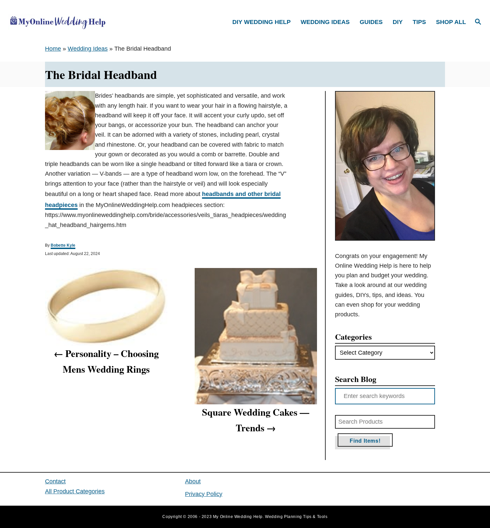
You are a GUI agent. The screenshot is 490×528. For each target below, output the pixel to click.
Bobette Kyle (63, 245)
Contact (55, 481)
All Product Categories (75, 491)
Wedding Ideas (88, 48)
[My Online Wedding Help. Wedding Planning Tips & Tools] (65, 22)
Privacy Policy (203, 494)
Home (53, 48)
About (193, 481)
